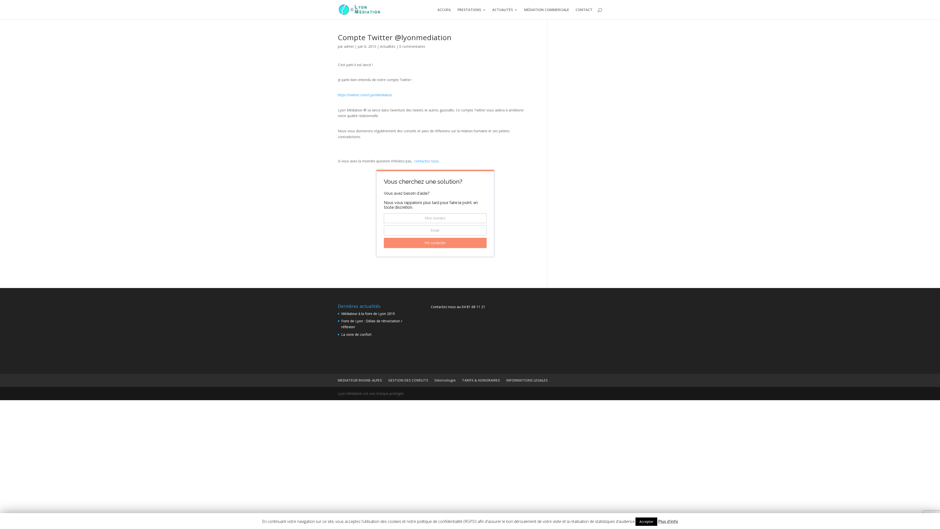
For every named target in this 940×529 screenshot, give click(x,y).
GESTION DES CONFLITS (408, 380)
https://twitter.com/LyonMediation (365, 95)
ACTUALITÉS (502, 10)
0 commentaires (412, 46)
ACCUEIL (444, 10)
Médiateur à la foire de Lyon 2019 (368, 313)
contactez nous (426, 161)
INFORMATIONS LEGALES (527, 380)
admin (349, 46)
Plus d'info (668, 521)
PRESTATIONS (469, 10)
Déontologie (445, 380)
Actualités (387, 46)
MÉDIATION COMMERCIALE (546, 10)
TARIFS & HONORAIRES (481, 380)
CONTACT (584, 10)
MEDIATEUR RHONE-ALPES (360, 380)
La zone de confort (356, 334)
